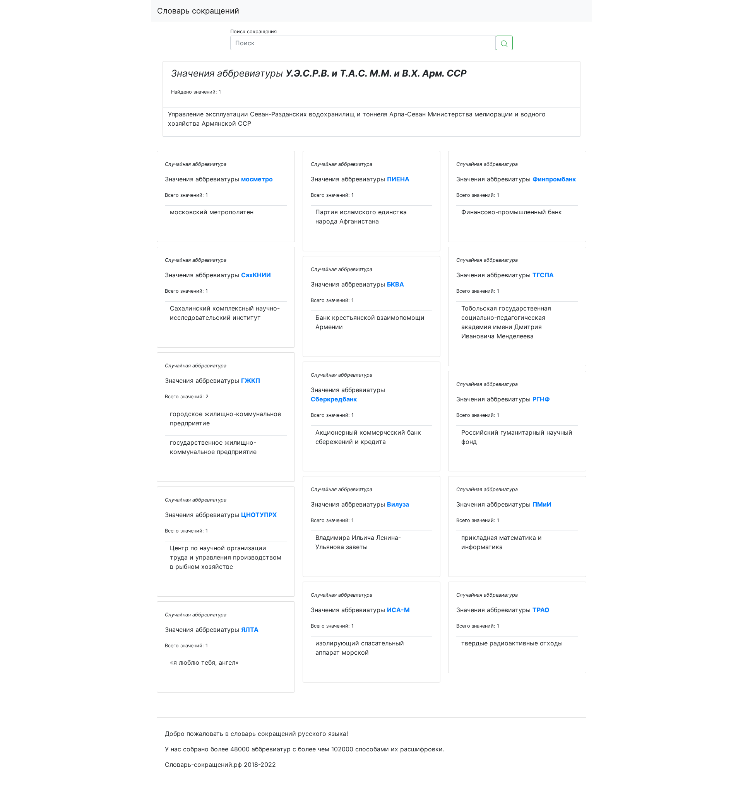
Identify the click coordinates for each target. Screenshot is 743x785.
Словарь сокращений (198, 10)
